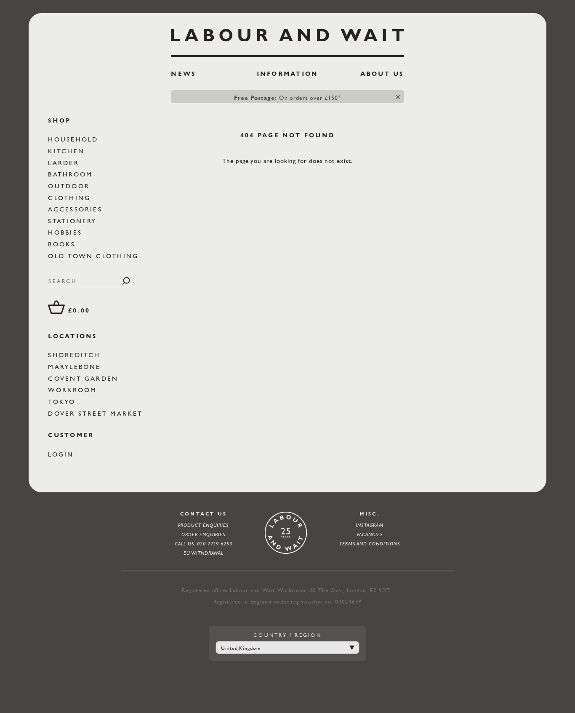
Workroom (74, 389)
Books (63, 244)
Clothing (70, 197)
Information (288, 73)
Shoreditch (76, 354)
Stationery (74, 220)
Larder (65, 162)
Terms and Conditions (369, 544)
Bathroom (72, 174)
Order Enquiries (203, 534)
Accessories (76, 209)
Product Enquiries (203, 525)
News (183, 73)
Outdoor (70, 186)
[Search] (126, 281)
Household (74, 139)
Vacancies (370, 534)
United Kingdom (241, 648)
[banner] (287, 57)
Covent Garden (84, 378)
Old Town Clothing (94, 255)
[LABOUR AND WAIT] (287, 40)
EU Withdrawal (204, 553)
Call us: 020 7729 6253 (203, 544)
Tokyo (63, 401)
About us (382, 73)
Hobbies (66, 232)
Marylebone (76, 366)
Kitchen (68, 151)
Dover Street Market (97, 413)
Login (62, 454)
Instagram (369, 525)
